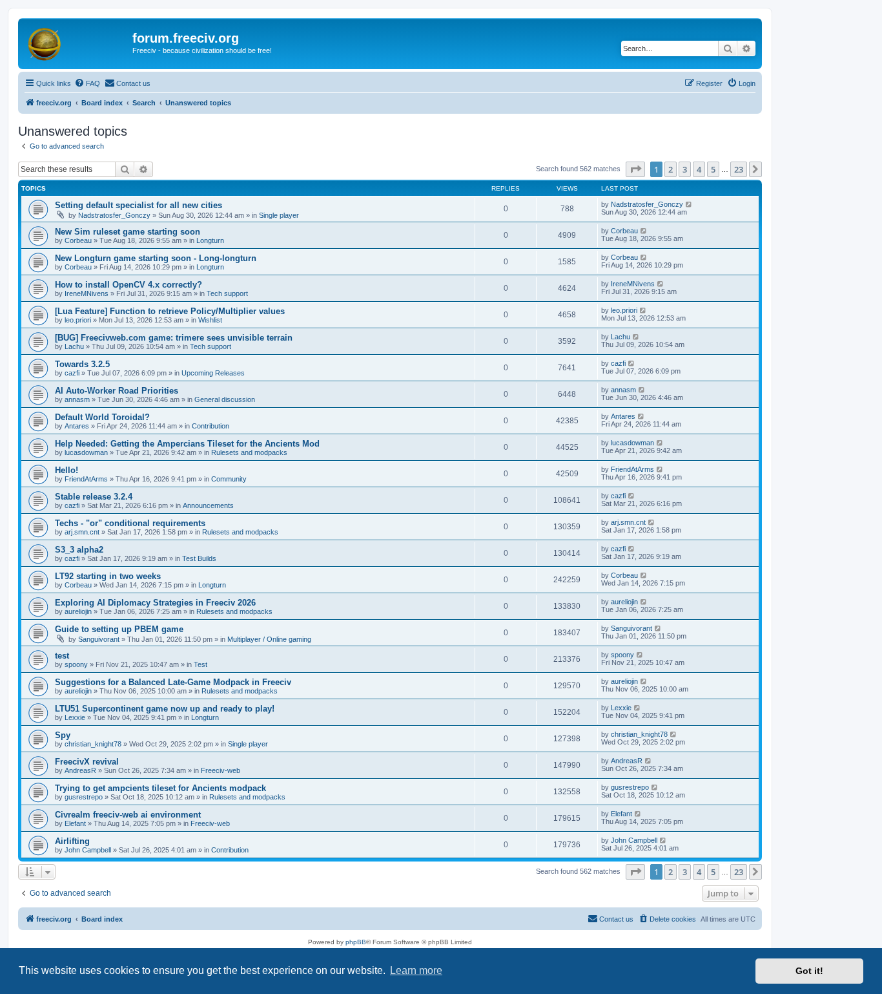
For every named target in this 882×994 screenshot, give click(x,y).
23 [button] (738, 169)
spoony (76, 664)
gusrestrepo (84, 797)
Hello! (66, 470)
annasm (77, 399)
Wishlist (210, 320)
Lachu (74, 346)
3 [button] (684, 169)
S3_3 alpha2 (79, 550)
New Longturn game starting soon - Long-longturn (155, 258)
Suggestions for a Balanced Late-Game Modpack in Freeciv (173, 682)
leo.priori (78, 320)
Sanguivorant (98, 639)
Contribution (210, 426)
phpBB (355, 942)
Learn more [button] (416, 970)
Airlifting (72, 841)
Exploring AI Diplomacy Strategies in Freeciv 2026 (155, 603)
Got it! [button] (809, 971)
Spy (62, 735)
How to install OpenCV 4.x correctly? (128, 285)
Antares (77, 426)
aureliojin (78, 611)
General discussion (224, 399)
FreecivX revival (87, 762)
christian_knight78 (93, 744)
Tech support (227, 293)
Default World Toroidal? (102, 417)
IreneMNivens (86, 293)
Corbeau (78, 240)
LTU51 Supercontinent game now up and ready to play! (164, 709)
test (62, 656)
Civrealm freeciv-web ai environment (128, 815)
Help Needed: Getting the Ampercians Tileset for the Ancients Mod (187, 444)
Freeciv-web (220, 770)
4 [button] (699, 169)
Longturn (210, 240)
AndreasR (80, 770)
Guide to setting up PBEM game (119, 629)
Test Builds (199, 558)
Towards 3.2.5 (82, 364)
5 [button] (713, 169)
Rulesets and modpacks (249, 452)
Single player (279, 215)
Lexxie (75, 717)
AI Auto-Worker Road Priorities (116, 391)
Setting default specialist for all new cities (138, 205)
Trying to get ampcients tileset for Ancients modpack (160, 788)
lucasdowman (86, 452)
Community (229, 479)
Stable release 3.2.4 (93, 497)
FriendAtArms (86, 479)
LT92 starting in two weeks (108, 576)
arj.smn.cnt (82, 532)
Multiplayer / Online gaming (269, 639)
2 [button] (670, 169)
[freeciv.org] (76, 42)
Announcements (208, 505)
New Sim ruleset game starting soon (127, 232)
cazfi (72, 373)
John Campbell (88, 850)
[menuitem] (87, 83)
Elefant (75, 823)
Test (200, 664)
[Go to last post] (689, 204)
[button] (635, 169)
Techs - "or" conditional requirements (130, 523)
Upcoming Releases (213, 373)
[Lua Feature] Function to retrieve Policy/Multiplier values (170, 311)
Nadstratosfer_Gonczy (114, 215)
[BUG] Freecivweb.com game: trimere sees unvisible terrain (173, 338)
